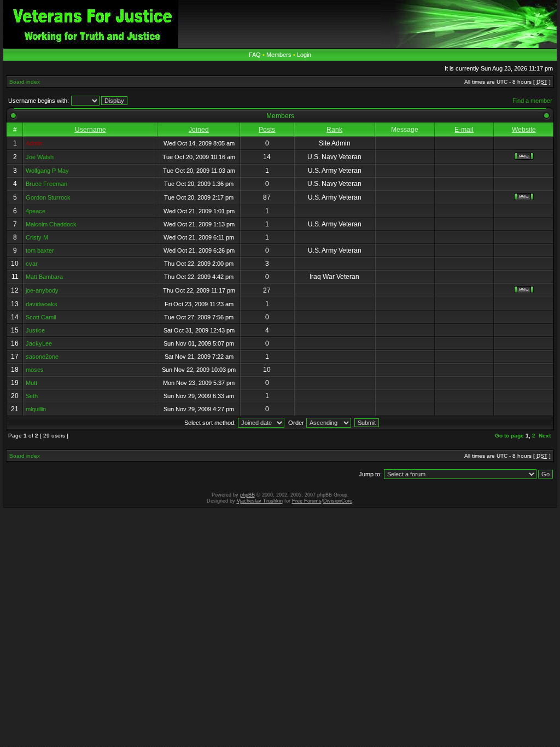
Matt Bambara (44, 276)
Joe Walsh (40, 157)
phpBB (247, 495)
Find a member (532, 100)
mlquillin (36, 409)
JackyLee (39, 343)
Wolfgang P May (47, 170)
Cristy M (37, 237)
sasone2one (42, 356)
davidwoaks (41, 304)
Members (278, 54)
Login (304, 54)
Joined (199, 129)
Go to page (509, 436)
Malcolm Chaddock (51, 224)
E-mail (464, 129)
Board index (24, 82)
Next (545, 436)
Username (90, 129)
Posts (267, 129)
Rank (334, 129)
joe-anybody (42, 290)
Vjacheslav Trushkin (260, 501)
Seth (32, 396)
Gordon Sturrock (48, 197)
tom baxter (40, 250)
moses (35, 369)
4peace (35, 211)
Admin (34, 143)
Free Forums (307, 501)
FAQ (255, 54)
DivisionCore (337, 501)
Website (524, 129)
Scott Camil (41, 317)
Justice (35, 330)
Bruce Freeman (46, 183)
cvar (32, 263)
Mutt (31, 383)
